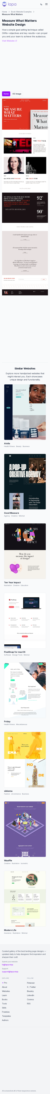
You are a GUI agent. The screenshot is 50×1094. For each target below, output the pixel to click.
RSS (29, 1003)
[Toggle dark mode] (41, 4)
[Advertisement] (25, 329)
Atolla (7, 443)
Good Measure (11, 513)
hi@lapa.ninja (7, 965)
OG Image (16, 94)
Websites (6, 991)
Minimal (22, 516)
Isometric (24, 863)
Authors (5, 1020)
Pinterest (30, 983)
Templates (6, 1016)
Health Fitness (9, 446)
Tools (4, 1003)
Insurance (7, 933)
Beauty (18, 446)
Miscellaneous (21, 724)
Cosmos (30, 999)
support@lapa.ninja (10, 972)
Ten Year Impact (12, 582)
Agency (7, 516)
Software (7, 655)
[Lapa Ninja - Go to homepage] (9, 4)
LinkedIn (30, 995)
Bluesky (30, 991)
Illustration (8, 585)
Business (26, 446)
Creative (14, 516)
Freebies (6, 1012)
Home (4, 12)
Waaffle (8, 860)
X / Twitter (31, 987)
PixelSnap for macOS (14, 652)
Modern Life (10, 930)
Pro (5, 983)
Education (24, 585)
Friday (7, 721)
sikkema (8, 791)
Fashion (7, 794)
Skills (4, 1008)
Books (4, 999)
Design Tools (17, 655)
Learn (4, 995)
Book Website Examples (21, 12)
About (4, 987)
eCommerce (16, 794)
